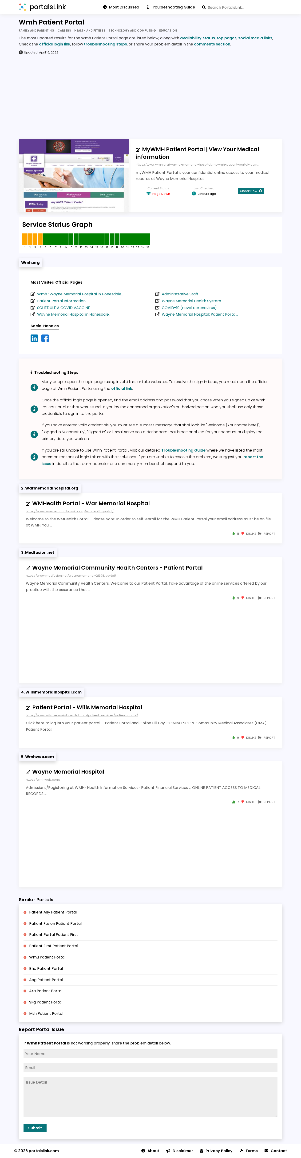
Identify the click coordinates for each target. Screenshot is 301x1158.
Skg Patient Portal (45, 1002)
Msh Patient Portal (46, 1013)
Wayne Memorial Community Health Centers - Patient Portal (117, 567)
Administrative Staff (180, 294)
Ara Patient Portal (45, 991)
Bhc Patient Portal (46, 968)
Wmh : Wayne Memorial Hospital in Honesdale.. (80, 294)
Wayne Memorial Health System (191, 301)
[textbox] (242, 7)
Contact (279, 1151)
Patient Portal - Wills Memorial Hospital (87, 707)
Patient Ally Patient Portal (53, 912)
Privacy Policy (219, 1151)
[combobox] (242, 7)
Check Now (249, 191)
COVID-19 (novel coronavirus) (189, 307)
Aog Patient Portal (46, 980)
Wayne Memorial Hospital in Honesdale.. (73, 314)
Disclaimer (183, 1151)
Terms (252, 1151)
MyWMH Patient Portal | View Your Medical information (197, 153)
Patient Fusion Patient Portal (55, 923)
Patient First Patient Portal (53, 946)
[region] (150, 96)
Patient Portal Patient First (53, 934)
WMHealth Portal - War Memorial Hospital (91, 503)
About (153, 1151)
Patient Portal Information (61, 301)
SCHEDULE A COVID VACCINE (63, 307)
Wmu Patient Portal (47, 957)
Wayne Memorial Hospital (68, 771)
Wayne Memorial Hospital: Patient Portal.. (200, 314)
